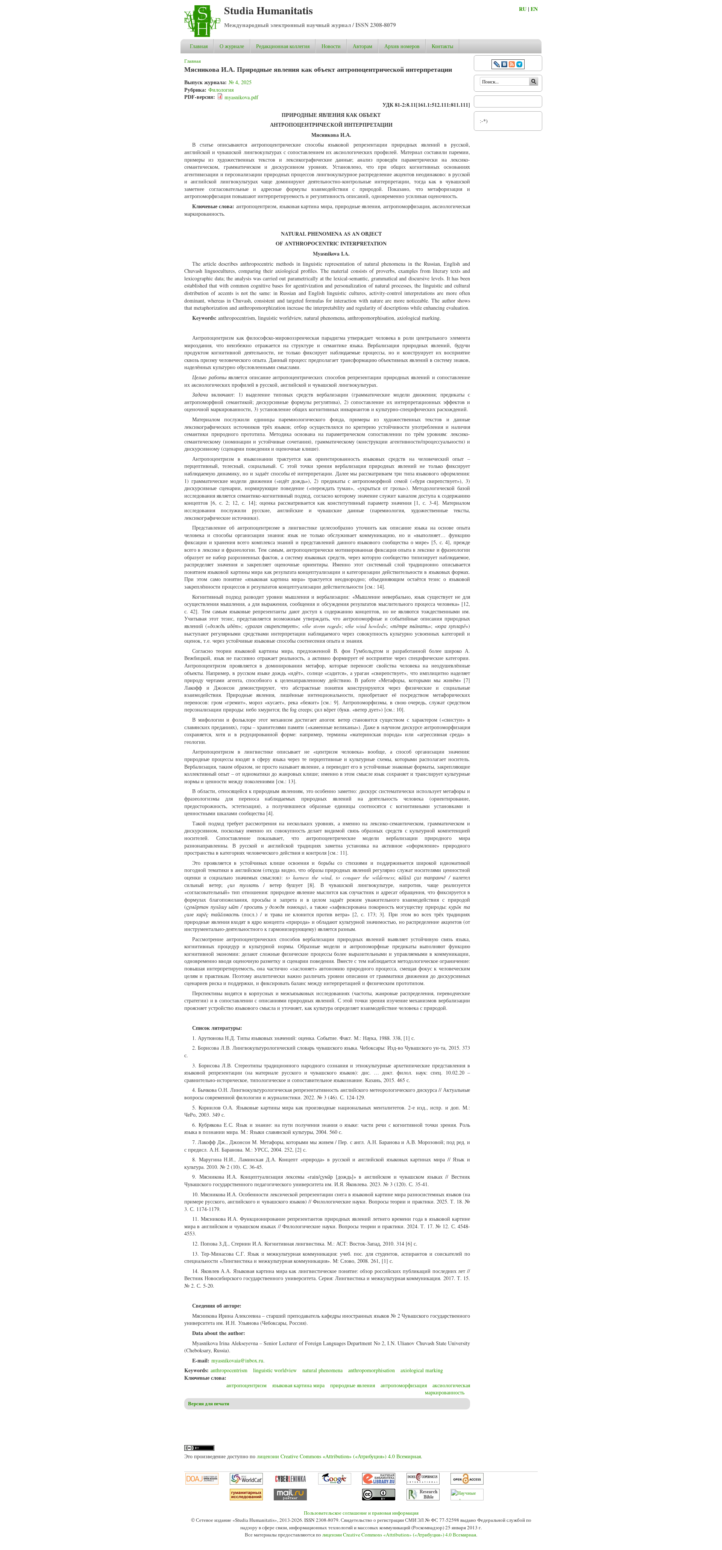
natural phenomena (322, 1370)
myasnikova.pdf (241, 97)
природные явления (352, 1385)
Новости (331, 46)
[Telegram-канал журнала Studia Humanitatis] (519, 65)
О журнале (232, 46)
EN (534, 9)
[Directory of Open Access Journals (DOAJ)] (201, 1482)
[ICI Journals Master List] (423, 1482)
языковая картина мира (298, 1385)
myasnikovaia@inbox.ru (237, 1360)
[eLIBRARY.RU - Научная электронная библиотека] (378, 1482)
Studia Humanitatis (268, 10)
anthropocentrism (229, 1370)
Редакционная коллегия (282, 46)
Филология (221, 89)
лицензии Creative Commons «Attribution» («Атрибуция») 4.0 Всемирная (339, 1456)
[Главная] (202, 35)
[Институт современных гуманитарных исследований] (246, 1498)
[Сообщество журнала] (497, 65)
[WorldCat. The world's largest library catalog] (246, 1482)
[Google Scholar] (334, 1482)
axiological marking (421, 1370)
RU (522, 9)
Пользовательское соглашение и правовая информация (361, 1512)
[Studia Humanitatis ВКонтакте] (504, 65)
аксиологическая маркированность (447, 1389)
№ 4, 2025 (240, 82)
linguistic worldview (275, 1370)
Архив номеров (402, 46)
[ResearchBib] (423, 1498)
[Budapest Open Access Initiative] (467, 1482)
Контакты (442, 46)
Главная (199, 46)
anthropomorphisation (371, 1370)
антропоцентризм (246, 1385)
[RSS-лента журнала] (512, 65)
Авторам (362, 46)
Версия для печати (208, 1403)
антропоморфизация (404, 1385)
